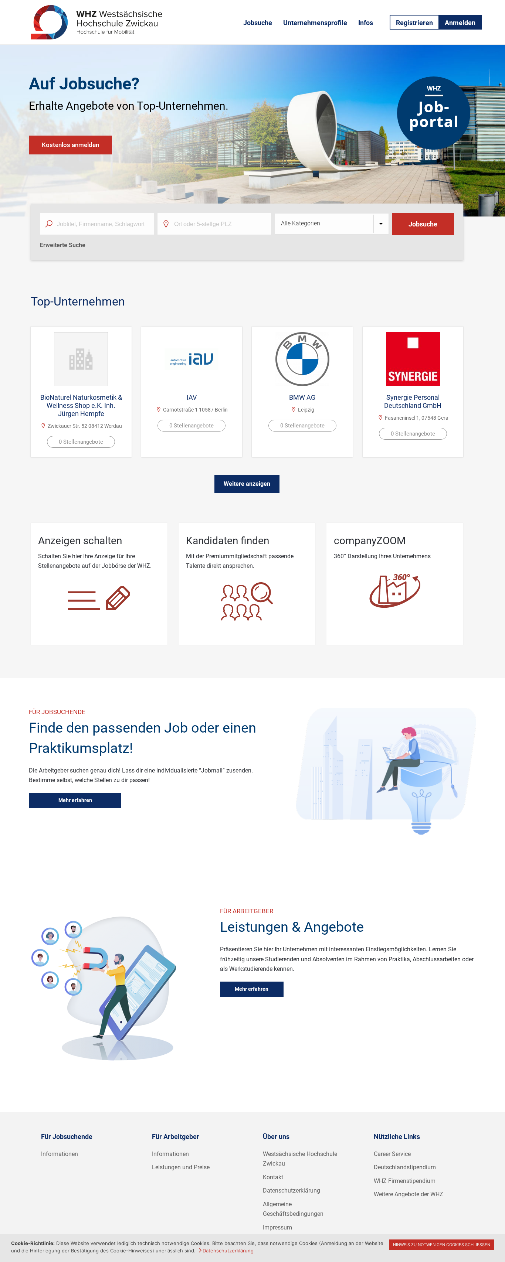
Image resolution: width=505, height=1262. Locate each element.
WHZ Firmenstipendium (404, 1180)
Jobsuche (257, 23)
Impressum (277, 1227)
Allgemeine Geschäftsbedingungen (293, 1209)
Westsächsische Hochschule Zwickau (300, 1158)
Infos (365, 23)
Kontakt (273, 1177)
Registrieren (414, 23)
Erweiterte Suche (62, 245)
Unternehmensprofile (315, 23)
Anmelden (460, 23)
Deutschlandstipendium (405, 1167)
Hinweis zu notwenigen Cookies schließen (441, 1244)
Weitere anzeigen (247, 483)
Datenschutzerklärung (291, 1190)
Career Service (392, 1153)
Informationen (59, 1153)
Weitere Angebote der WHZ (408, 1194)
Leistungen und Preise (181, 1167)
